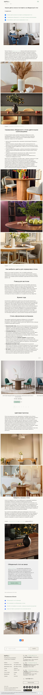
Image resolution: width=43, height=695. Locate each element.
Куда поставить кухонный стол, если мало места (19, 608)
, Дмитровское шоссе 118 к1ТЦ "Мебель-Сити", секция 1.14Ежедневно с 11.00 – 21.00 (31, 665)
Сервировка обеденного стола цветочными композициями (21, 17)
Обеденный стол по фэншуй (14, 600)
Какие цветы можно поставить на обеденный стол (19, 14)
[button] (14, 583)
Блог (11, 3)
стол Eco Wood (22, 521)
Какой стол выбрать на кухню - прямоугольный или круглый (21, 606)
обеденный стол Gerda (13, 521)
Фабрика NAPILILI (12, 568)
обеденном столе (16, 50)
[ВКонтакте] (20, 640)
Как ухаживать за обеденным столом (16, 603)
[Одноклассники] (23, 640)
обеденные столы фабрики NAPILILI (16, 126)
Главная (6, 3)
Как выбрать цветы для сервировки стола (17, 19)
